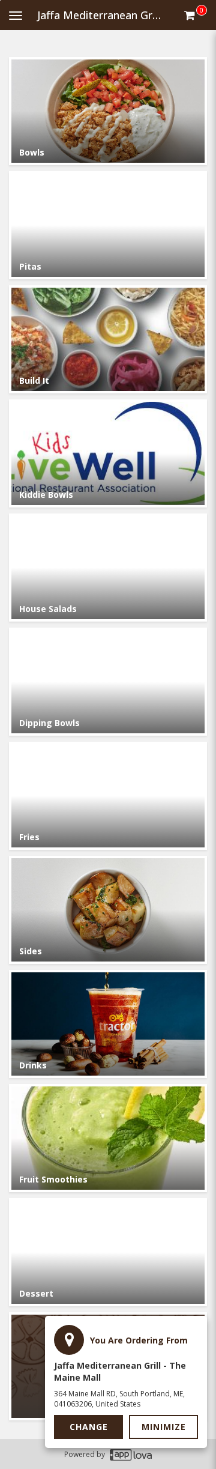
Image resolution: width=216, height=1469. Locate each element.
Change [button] (89, 1426)
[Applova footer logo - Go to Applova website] (131, 1454)
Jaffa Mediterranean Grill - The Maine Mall (104, 15)
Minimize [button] (164, 1426)
